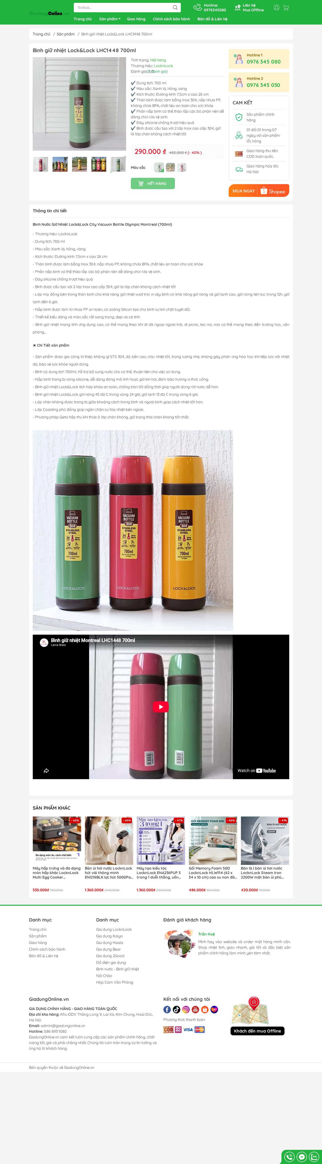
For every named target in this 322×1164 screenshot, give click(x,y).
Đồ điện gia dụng (111, 962)
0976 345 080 (264, 61)
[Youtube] (195, 1009)
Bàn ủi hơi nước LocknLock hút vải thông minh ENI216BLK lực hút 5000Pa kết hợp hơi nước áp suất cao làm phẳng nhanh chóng (56, 873)
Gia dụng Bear (108, 949)
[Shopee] (205, 1009)
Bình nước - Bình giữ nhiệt (117, 969)
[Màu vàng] (170, 167)
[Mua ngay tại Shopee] (259, 190)
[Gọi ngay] (289, 1157)
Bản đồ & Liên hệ (212, 19)
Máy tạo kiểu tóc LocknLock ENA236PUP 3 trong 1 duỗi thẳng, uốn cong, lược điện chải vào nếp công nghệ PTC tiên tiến (107, 873)
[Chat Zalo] (314, 1157)
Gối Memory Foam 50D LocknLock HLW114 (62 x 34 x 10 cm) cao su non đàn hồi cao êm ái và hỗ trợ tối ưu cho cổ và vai (161, 873)
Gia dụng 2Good (110, 955)
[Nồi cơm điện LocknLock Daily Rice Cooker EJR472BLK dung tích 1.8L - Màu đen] (265, 840)
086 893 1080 (55, 1031)
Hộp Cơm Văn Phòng (114, 982)
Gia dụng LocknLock (114, 929)
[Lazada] (214, 1009)
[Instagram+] (186, 1009)
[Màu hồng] (181, 167)
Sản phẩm (108, 19)
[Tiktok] (176, 1009)
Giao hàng (136, 19)
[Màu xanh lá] (159, 167)
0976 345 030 (263, 85)
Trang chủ (83, 19)
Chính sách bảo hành (171, 19)
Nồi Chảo (104, 975)
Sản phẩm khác (51, 808)
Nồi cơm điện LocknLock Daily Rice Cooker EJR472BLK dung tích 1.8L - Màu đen (265, 873)
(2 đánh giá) (157, 71)
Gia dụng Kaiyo (109, 936)
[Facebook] (167, 1009)
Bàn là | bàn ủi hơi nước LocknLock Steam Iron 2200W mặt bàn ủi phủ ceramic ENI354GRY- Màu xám (211, 873)
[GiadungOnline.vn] (49, 12)
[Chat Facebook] (302, 1157)
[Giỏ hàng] (287, 7)
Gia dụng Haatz (109, 942)
